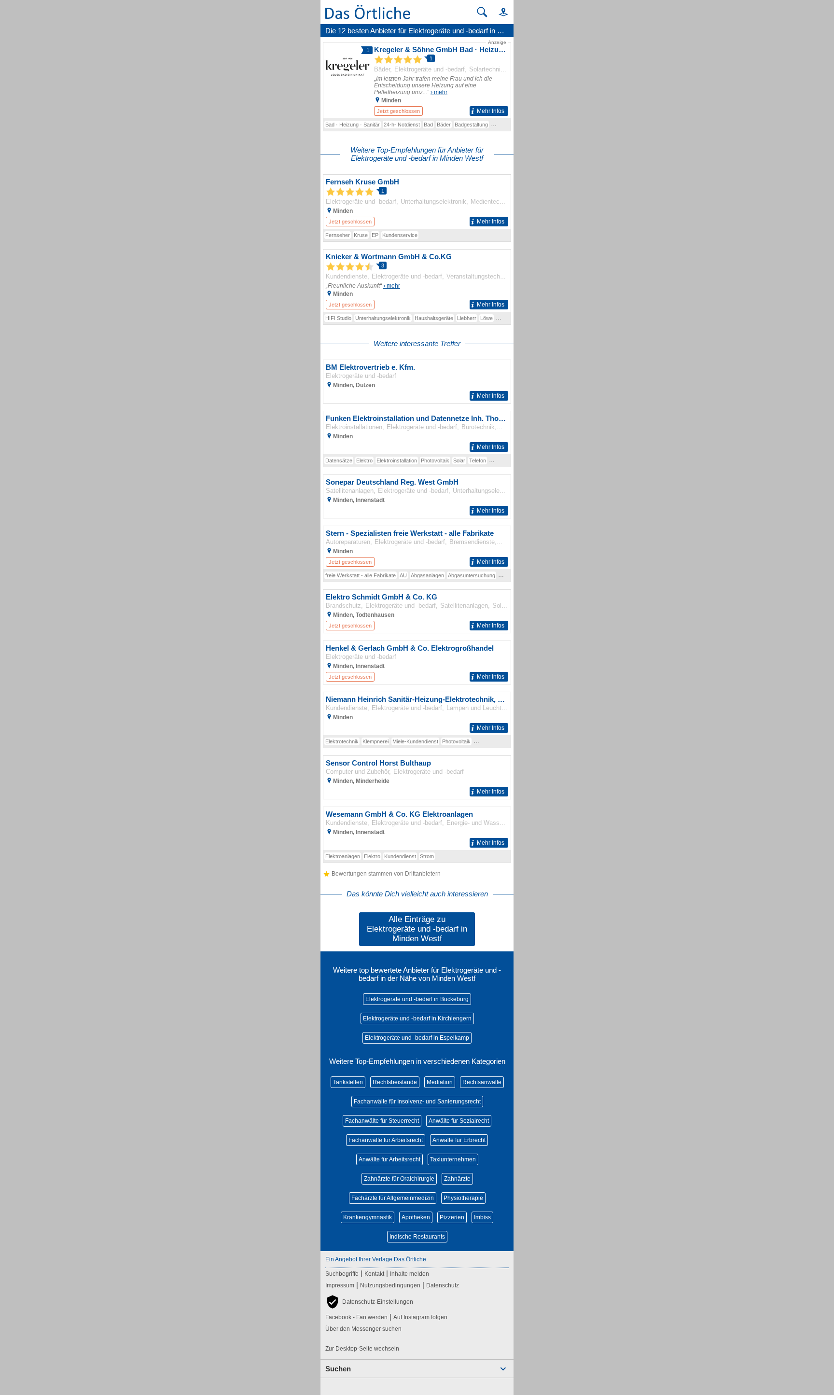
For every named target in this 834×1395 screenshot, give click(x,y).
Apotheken (416, 1217)
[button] (499, 11)
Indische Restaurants (417, 1236)
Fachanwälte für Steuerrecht (382, 1120)
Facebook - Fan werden (356, 1317)
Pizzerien (452, 1217)
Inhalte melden (409, 1273)
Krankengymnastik (367, 1217)
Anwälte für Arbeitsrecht (389, 1159)
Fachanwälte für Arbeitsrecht (385, 1140)
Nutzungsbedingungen (390, 1285)
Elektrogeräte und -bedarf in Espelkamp (417, 1037)
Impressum (339, 1285)
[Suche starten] (482, 12)
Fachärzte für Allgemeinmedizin (392, 1198)
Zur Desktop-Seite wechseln (362, 1348)
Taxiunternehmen (453, 1159)
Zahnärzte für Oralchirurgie (399, 1178)
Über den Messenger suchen (363, 1328)
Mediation (440, 1082)
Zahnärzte (457, 1178)
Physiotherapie (463, 1198)
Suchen (338, 1369)
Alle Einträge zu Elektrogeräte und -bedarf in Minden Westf (417, 929)
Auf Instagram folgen (420, 1317)
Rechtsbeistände (395, 1082)
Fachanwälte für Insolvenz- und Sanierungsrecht (417, 1101)
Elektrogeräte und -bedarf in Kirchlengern (417, 1018)
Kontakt (374, 1273)
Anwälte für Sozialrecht (459, 1120)
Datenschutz (442, 1285)
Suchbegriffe (342, 1273)
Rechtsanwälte (481, 1082)
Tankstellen (348, 1082)
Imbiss (482, 1217)
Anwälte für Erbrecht (459, 1140)
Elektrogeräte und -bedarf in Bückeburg (417, 999)
